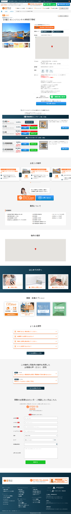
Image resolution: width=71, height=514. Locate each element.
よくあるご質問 (21, 492)
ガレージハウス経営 (36, 502)
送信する (35, 462)
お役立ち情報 (55, 8)
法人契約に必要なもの (37, 492)
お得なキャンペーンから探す (8, 491)
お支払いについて (36, 494)
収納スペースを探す (21, 8)
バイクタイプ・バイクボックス (9, 500)
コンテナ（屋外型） (7, 497)
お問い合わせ (65, 127)
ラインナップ (38, 8)
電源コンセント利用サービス (23, 505)
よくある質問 (46, 8)
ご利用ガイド (30, 8)
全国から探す (5, 489)
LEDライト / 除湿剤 (22, 506)
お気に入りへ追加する (64, 15)
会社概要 (20, 496)
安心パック (20, 500)
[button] (29, 45)
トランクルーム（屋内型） (8, 495)
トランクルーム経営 (36, 500)
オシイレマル (5, 504)
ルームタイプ (5, 499)
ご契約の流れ (35, 489)
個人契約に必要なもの (37, 491)
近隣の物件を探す (29, 122)
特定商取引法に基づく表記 (6, 510)
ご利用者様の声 (21, 491)
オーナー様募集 (35, 499)
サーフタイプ (5, 502)
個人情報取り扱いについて (16, 510)
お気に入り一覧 (64, 8)
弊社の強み (20, 489)
